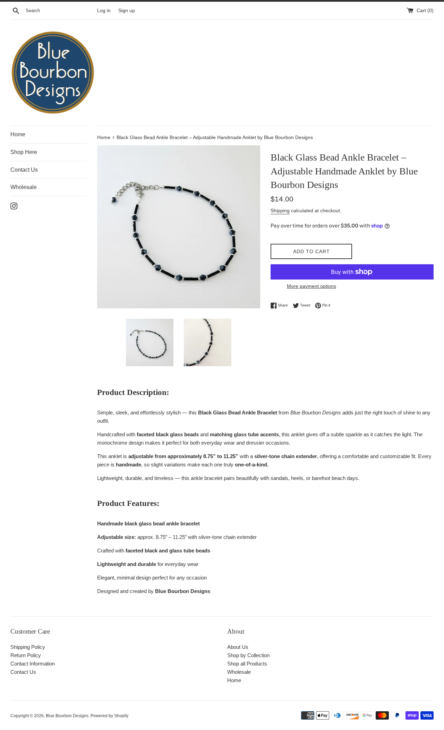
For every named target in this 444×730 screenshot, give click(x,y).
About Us (237, 647)
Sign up (126, 10)
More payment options (311, 286)
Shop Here (23, 152)
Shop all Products (247, 664)
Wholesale (23, 187)
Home (17, 134)
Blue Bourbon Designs (67, 715)
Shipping (280, 210)
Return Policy (25, 655)
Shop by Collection (248, 655)
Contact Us (24, 170)
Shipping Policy (27, 647)
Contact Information (32, 664)
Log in (104, 10)
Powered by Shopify (109, 715)
